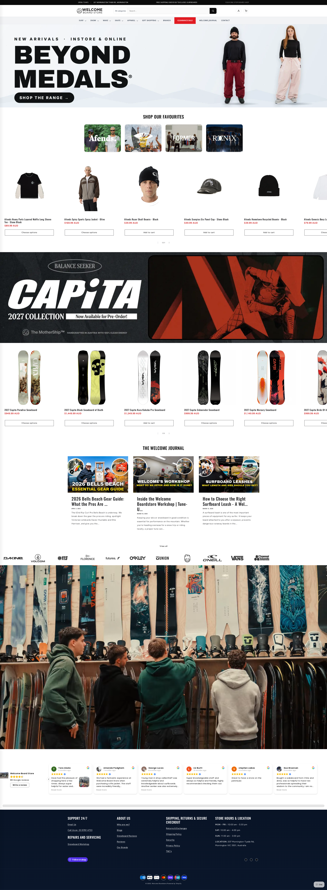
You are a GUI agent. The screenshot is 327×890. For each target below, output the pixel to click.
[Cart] (246, 11)
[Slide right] (169, 242)
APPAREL (131, 20)
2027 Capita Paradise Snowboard (20, 409)
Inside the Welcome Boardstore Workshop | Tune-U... (162, 504)
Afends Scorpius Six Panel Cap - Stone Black (206, 219)
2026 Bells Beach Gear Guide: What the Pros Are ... (98, 501)
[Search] (213, 11)
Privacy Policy (173, 845)
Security (170, 840)
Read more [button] (56, 790)
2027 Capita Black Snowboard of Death (83, 409)
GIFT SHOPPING (149, 20)
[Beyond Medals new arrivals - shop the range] (163, 65)
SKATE (117, 20)
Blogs (119, 830)
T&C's (169, 851)
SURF (81, 20)
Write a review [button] (20, 785)
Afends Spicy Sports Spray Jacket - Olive (84, 219)
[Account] (238, 11)
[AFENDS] (102, 138)
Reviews (121, 841)
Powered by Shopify (174, 883)
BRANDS (167, 20)
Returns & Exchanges (176, 828)
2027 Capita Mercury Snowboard (260, 409)
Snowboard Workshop (78, 844)
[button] (317, 779)
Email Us (72, 824)
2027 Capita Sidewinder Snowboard (202, 409)
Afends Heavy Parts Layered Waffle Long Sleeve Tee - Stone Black (27, 221)
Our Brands (122, 847)
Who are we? (123, 824)
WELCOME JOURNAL (208, 20)
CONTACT (225, 20)
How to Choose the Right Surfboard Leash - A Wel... (225, 501)
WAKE (105, 20)
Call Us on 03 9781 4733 (80, 830)
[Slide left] (158, 242)
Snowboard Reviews (127, 836)
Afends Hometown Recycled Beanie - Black (265, 219)
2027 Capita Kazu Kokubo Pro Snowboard (144, 409)
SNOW (93, 20)
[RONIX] (224, 138)
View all (163, 546)
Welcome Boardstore (159, 883)
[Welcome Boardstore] (92, 11)
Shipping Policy (174, 834)
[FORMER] (184, 138)
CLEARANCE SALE (185, 20)
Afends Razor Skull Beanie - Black (141, 219)
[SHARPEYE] (143, 138)
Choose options (29, 232)
